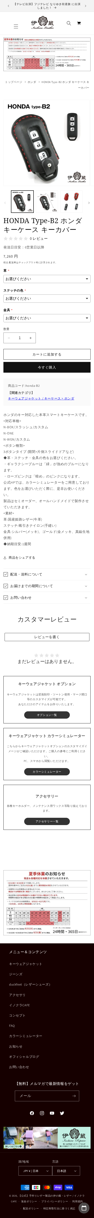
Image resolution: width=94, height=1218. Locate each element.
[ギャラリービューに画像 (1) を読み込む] (22, 202)
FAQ (12, 1026)
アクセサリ (17, 995)
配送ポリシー (31, 1208)
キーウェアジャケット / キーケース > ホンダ (41, 398)
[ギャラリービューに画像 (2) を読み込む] (47, 202)
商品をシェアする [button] (22, 557)
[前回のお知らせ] (8, 6)
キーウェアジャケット (25, 964)
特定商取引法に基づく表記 (59, 1208)
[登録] (74, 1096)
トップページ (13, 82)
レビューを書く (47, 637)
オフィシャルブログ (24, 1057)
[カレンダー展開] (83, 1208)
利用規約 (77, 1201)
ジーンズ (15, 974)
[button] (16, 26)
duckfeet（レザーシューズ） (30, 984)
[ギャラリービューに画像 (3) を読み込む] (71, 202)
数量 (6, 329)
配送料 (12, 262)
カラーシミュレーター (25, 1036)
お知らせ (15, 1046)
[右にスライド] (89, 203)
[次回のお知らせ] (86, 6)
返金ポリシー (29, 1201)
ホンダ (32, 82)
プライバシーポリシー (54, 1201)
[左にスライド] (5, 203)
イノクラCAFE (19, 1005)
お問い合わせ (19, 1067)
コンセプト (17, 1015)
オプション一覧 (47, 715)
